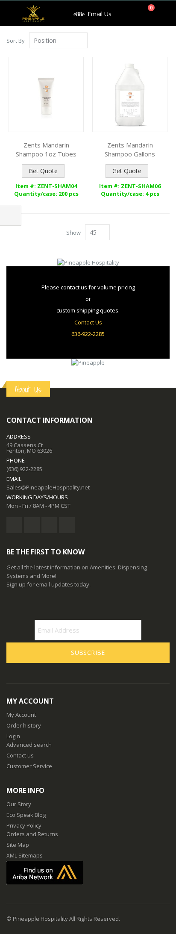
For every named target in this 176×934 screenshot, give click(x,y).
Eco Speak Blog (26, 815)
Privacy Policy (23, 825)
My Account (21, 715)
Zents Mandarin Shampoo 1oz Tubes (46, 149)
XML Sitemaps (24, 855)
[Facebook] (14, 525)
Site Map (17, 845)
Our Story (18, 804)
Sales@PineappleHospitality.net (48, 487)
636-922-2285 (88, 334)
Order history (23, 725)
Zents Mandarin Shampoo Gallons (130, 149)
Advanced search (29, 744)
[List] (166, 41)
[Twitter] (32, 525)
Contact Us (88, 322)
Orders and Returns (32, 834)
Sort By (15, 40)
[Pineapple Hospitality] (33, 13)
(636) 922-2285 (24, 469)
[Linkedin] (49, 525)
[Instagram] (67, 525)
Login (13, 736)
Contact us (20, 755)
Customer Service (29, 766)
